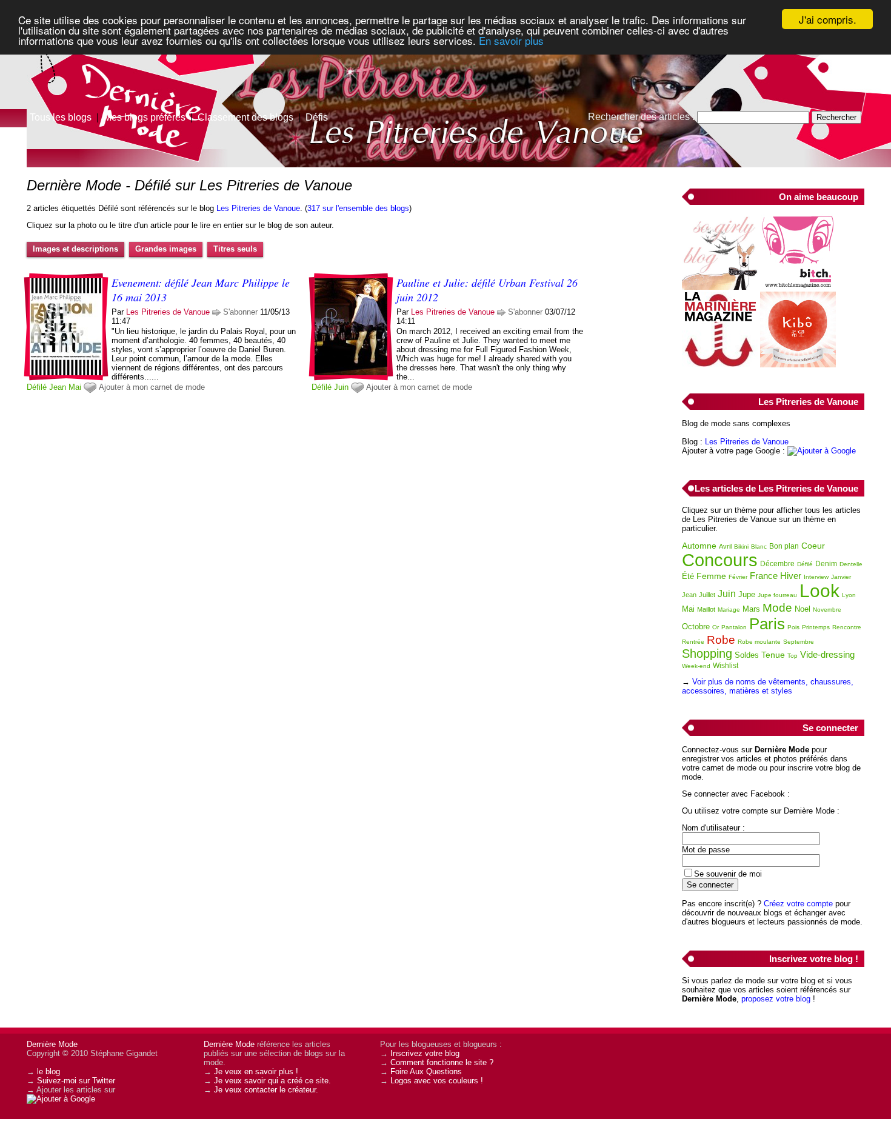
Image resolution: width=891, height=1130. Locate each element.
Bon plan (784, 546)
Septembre (798, 641)
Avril (725, 546)
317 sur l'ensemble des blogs (358, 208)
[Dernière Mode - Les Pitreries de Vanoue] (591, 94)
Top (792, 655)
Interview (816, 576)
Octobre (696, 626)
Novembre (827, 609)
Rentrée (693, 641)
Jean (57, 387)
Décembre (777, 564)
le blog (48, 1071)
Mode (777, 607)
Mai (74, 387)
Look (819, 591)
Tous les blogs (61, 117)
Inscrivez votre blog (424, 1053)
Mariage (729, 609)
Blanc (759, 546)
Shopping (707, 653)
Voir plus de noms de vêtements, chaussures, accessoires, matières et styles (767, 686)
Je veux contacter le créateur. (266, 1089)
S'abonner (240, 311)
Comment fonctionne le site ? (441, 1062)
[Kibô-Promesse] (798, 364)
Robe (721, 640)
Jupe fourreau (777, 595)
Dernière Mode (52, 1044)
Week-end (696, 666)
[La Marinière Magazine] (720, 364)
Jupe (746, 594)
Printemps (816, 627)
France (764, 575)
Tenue (773, 655)
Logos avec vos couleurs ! (436, 1080)
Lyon (849, 595)
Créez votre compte (798, 903)
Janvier (841, 576)
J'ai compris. (827, 19)
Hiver (790, 575)
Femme (711, 576)
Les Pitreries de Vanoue (258, 208)
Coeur (813, 545)
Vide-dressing (827, 654)
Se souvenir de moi (728, 873)
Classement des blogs (245, 117)
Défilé (37, 387)
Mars (751, 608)
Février (738, 576)
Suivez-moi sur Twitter (76, 1080)
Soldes (747, 655)
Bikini (741, 546)
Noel (802, 608)
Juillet (707, 594)
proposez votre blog (775, 998)
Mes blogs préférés (144, 117)
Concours (720, 560)
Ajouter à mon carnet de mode (152, 387)
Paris (767, 624)
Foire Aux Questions (426, 1071)
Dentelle (851, 564)
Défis (316, 117)
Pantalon (734, 627)
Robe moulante (759, 641)
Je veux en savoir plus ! (256, 1071)
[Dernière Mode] (121, 63)
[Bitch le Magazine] (798, 287)
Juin (341, 387)
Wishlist (725, 665)
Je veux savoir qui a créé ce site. (272, 1080)
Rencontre (846, 627)
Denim (826, 564)
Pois (793, 627)
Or (715, 627)
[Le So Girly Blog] (720, 287)
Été (688, 576)
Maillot (706, 609)
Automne (699, 545)
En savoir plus (511, 40)
